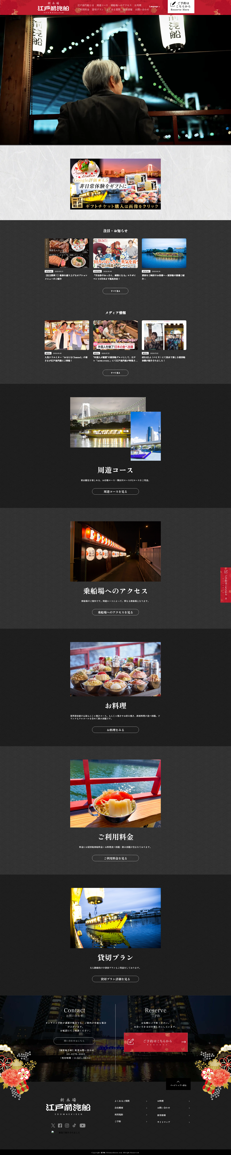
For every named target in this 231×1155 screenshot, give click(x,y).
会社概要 (119, 1107)
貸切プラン (98, 9)
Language (153, 6)
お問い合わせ (142, 9)
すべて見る (115, 291)
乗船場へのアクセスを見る (115, 612)
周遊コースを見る (115, 491)
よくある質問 (113, 9)
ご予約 (118, 1121)
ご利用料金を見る (115, 858)
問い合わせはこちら (74, 1041)
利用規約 (119, 1114)
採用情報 (127, 9)
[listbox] (158, 7)
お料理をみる (115, 730)
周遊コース (102, 5)
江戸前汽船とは (86, 5)
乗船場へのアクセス (121, 5)
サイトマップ (163, 1122)
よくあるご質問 (122, 1100)
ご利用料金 (83, 9)
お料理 (137, 5)
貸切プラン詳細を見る (115, 979)
